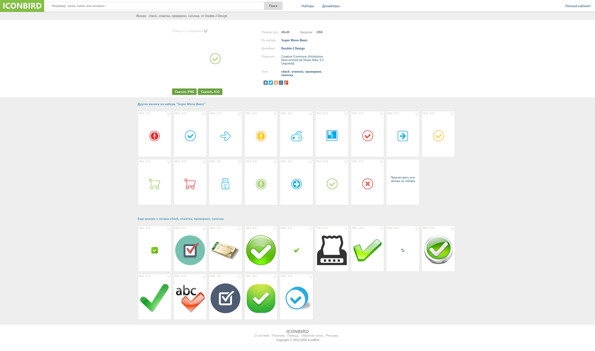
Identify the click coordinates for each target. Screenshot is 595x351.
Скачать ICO (210, 92)
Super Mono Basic (294, 40)
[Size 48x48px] (154, 135)
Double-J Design (293, 48)
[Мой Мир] (281, 83)
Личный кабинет (578, 6)
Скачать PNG (184, 92)
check (285, 71)
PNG (142, 113)
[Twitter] (271, 83)
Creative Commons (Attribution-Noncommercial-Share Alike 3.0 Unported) (302, 60)
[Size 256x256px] (438, 250)
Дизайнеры (331, 6)
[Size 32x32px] (154, 250)
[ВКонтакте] (266, 83)
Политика (278, 335)
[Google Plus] (286, 83)
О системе (262, 335)
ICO (148, 113)
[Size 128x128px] (190, 250)
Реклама (332, 335)
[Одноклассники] (276, 83)
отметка (297, 71)
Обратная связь (312, 335)
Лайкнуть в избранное (187, 31)
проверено (313, 71)
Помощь (293, 335)
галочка (287, 75)
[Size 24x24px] (296, 250)
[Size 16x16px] (403, 250)
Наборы (307, 6)
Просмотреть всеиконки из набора (403, 179)
